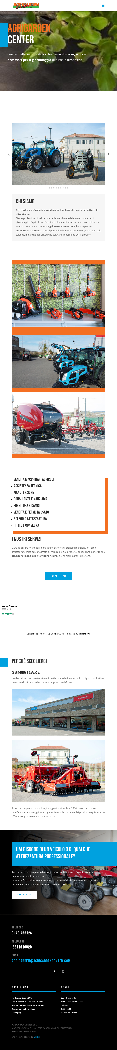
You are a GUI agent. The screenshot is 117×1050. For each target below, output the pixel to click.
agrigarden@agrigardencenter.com (41, 961)
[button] (9, 154)
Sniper (37, 1036)
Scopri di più (59, 576)
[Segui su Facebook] (54, 971)
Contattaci (24, 895)
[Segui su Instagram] (62, 971)
